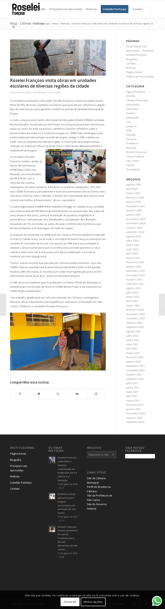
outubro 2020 (134, 418)
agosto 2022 (133, 331)
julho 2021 (132, 383)
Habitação (132, 117)
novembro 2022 (135, 318)
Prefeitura (132, 143)
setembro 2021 (135, 379)
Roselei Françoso (136, 152)
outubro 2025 (134, 210)
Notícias (41, 92)
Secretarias (133, 169)
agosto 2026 (133, 184)
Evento (130, 113)
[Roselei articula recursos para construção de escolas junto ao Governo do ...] (162, 305)
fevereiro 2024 (135, 262)
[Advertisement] (145, 524)
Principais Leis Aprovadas (18, 468)
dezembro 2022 (135, 314)
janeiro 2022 (133, 361)
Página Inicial (134, 72)
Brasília (130, 96)
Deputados (133, 104)
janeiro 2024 (133, 266)
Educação (132, 109)
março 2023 (133, 305)
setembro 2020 (135, 422)
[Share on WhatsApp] (57, 394)
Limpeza (131, 126)
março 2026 (133, 193)
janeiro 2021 (133, 409)
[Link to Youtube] (23, 44)
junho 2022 (132, 340)
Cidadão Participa (21, 482)
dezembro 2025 (135, 206)
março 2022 (133, 353)
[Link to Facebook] (17, 44)
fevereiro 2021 (135, 404)
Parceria (131, 139)
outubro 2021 (134, 374)
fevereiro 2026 (135, 197)
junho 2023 (132, 297)
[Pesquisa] (13, 27)
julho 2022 (132, 335)
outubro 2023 (134, 279)
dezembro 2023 (135, 271)
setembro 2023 (135, 284)
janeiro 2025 (133, 214)
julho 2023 (132, 292)
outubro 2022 (134, 323)
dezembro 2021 (135, 366)
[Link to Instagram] (11, 44)
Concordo (70, 602)
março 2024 (133, 258)
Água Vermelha (135, 91)
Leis (128, 122)
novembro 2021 (135, 370)
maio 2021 (132, 392)
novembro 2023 (135, 275)
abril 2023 (132, 301)
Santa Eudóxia (135, 156)
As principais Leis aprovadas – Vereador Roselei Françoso (140, 50)
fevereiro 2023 (135, 309)
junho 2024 (132, 245)
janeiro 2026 (133, 202)
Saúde (130, 165)
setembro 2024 (135, 232)
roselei (57, 92)
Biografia (131, 59)
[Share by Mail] (77, 394)
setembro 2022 (135, 327)
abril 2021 (132, 396)
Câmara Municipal (137, 100)
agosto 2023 (133, 288)
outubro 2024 (134, 228)
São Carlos (132, 160)
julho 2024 (132, 240)
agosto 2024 (133, 236)
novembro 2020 (135, 413)
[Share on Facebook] (19, 394)
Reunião (131, 148)
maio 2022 (132, 344)
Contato (131, 63)
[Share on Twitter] (39, 394)
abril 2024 (132, 253)
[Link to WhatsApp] (29, 44)
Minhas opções (93, 602)
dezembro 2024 (135, 219)
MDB (129, 130)
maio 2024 (132, 249)
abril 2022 (132, 348)
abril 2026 (132, 189)
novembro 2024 (135, 223)
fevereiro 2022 (135, 357)
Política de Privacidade (140, 76)
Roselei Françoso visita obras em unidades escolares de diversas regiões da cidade (53, 83)
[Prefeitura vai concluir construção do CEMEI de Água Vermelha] (3, 305)
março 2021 (133, 400)
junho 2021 (132, 387)
